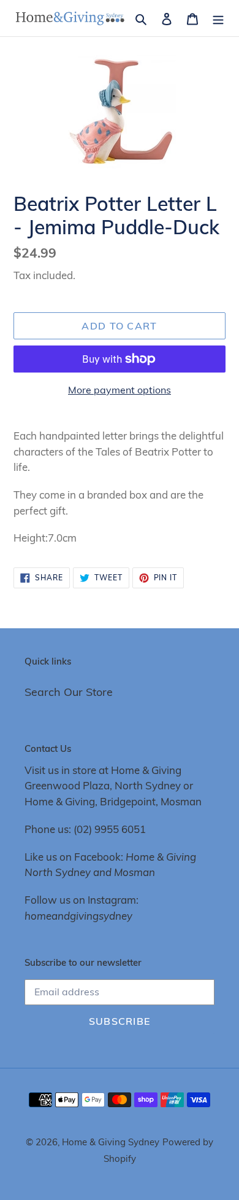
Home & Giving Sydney (110, 1142)
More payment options (119, 390)
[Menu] (218, 18)
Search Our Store (69, 692)
